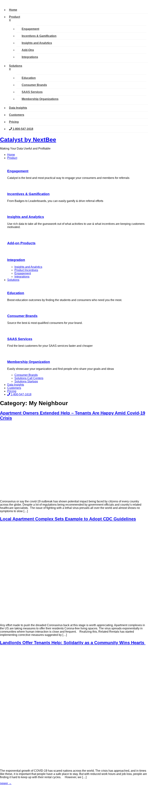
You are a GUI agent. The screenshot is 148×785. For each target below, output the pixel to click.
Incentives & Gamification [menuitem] (39, 35)
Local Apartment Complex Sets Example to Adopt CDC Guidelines (68, 518)
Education (15, 293)
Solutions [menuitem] (15, 65)
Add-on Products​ (21, 243)
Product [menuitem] (14, 16)
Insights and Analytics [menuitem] (37, 42)
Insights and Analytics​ (25, 217)
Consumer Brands (22, 316)
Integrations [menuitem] (30, 57)
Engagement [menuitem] (30, 28)
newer (6, 783)
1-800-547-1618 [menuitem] (22, 128)
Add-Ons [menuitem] (28, 50)
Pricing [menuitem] (14, 121)
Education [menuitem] (29, 77)
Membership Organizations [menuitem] (40, 99)
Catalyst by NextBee (28, 139)
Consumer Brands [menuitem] (34, 84)
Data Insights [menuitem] (18, 107)
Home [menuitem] (13, 9)
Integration (16, 260)
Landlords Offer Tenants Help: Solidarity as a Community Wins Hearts (72, 642)
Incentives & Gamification (28, 194)
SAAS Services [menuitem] (32, 91)
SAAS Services (19, 339)
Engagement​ (17, 171)
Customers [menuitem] (16, 114)
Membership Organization (28, 362)
